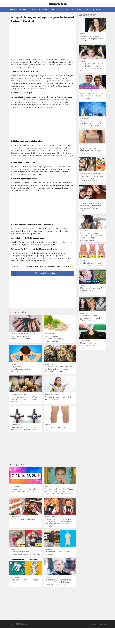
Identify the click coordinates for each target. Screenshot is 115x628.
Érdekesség (56, 10)
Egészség (87, 10)
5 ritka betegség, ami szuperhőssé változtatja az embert (24, 581)
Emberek (22, 10)
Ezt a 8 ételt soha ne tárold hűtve (24, 519)
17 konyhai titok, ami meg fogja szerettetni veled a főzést (90, 345)
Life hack (94, 340)
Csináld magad (15, 334)
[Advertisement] (42, 40)
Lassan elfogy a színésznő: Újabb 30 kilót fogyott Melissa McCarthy (91, 38)
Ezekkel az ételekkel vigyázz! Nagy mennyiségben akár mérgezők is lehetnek (24, 399)
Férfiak (78, 10)
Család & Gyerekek (50, 516)
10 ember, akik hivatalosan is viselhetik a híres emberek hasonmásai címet (91, 96)
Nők (71, 10)
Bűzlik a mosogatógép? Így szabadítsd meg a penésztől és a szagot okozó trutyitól (91, 123)
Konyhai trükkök (16, 516)
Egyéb (81, 173)
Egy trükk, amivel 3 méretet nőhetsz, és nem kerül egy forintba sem (91, 150)
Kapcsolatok (49, 364)
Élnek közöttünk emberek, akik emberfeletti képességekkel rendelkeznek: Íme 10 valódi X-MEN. (92, 67)
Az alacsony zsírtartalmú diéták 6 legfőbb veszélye (58, 398)
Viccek (65, 10)
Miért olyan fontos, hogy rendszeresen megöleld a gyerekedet (25, 553)
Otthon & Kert (84, 118)
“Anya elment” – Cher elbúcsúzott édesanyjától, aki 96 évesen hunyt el (91, 318)
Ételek (95, 173)
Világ (99, 173)
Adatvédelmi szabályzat (98, 624)
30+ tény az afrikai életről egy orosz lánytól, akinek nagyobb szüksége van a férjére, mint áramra (59, 369)
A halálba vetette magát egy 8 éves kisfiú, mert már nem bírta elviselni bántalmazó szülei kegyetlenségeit (59, 491)
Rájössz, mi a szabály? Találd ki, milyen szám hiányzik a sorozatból (24, 490)
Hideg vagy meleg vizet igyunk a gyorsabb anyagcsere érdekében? (24, 428)
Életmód (45, 10)
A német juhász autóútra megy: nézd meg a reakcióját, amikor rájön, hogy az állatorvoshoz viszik (91, 236)
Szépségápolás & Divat (28, 334)
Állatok (96, 10)
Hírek (46, 486)
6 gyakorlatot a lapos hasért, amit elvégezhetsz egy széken (92, 264)
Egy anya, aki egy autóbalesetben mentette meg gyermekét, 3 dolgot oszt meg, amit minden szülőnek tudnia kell (58, 522)
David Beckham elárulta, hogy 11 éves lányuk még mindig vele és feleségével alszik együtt (91, 206)
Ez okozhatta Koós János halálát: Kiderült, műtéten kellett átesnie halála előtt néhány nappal (58, 582)
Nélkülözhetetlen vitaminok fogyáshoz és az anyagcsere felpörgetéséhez (56, 338)
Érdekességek (34, 10)
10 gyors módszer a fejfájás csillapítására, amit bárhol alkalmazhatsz (22, 369)
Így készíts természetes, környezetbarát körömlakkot (22, 337)
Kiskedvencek (84, 230)
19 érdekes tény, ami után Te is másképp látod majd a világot (91, 290)
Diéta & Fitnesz (49, 334)
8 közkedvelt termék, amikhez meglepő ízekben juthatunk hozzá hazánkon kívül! (92, 178)
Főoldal (13, 10)
